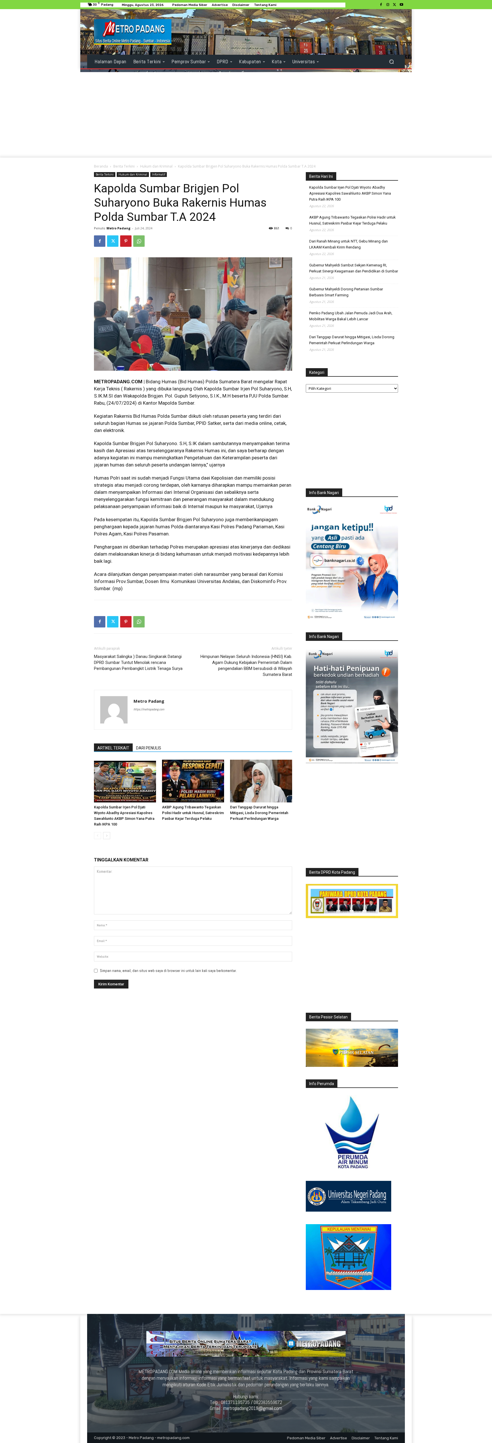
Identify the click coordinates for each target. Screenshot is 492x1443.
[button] (391, 61)
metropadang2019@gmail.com (252, 1408)
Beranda (101, 166)
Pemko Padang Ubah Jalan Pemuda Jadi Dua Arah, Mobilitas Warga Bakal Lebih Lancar (350, 316)
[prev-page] (97, 835)
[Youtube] (401, 4)
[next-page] (106, 835)
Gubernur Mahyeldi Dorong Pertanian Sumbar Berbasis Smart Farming (346, 292)
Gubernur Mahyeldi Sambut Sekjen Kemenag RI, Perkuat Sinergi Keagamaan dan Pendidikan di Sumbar (353, 268)
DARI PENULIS (148, 748)
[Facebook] (381, 4)
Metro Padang (118, 228)
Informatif (158, 174)
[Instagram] (387, 4)
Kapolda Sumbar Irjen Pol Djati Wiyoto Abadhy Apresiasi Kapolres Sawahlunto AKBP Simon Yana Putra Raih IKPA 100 (350, 193)
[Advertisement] (246, 115)
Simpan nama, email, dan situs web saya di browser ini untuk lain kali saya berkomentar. (168, 970)
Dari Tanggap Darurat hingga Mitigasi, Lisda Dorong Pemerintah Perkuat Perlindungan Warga (259, 813)
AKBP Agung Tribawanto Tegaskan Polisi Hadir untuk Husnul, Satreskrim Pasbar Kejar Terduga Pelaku (193, 813)
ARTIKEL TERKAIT (113, 748)
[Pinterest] (126, 241)
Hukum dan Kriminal (156, 166)
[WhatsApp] (139, 241)
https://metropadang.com (149, 709)
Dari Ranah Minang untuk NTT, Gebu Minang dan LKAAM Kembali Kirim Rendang (348, 244)
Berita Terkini (124, 166)
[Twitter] (394, 4)
